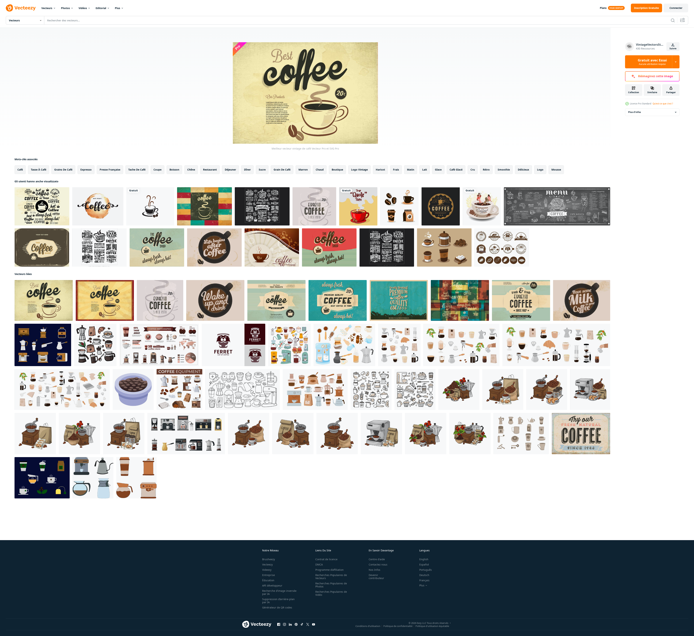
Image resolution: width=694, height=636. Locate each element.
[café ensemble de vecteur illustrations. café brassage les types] (344, 345)
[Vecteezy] (21, 8)
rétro (486, 169)
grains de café (63, 169)
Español (424, 564)
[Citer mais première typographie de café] (97, 206)
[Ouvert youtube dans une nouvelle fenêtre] (313, 624)
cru (472, 169)
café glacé (456, 169)
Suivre (673, 48)
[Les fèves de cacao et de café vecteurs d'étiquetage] (501, 247)
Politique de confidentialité (397, 626)
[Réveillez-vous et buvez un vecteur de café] (215, 300)
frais (396, 169)
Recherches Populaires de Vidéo (331, 593)
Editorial (101, 8)
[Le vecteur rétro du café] (157, 247)
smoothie (504, 169)
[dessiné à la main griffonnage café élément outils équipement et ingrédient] (95, 345)
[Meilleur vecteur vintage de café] (44, 300)
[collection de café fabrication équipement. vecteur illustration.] (136, 477)
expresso (86, 169)
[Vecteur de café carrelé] (204, 206)
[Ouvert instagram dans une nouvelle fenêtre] (284, 624)
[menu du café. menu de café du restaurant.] (557, 206)
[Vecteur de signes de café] (386, 247)
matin (410, 169)
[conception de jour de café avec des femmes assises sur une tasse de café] (482, 206)
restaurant (210, 169)
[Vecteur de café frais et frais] (521, 300)
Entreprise (268, 575)
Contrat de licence (326, 559)
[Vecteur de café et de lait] (581, 300)
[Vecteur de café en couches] (460, 300)
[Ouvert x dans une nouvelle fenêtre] (307, 624)
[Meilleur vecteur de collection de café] (99, 247)
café (20, 169)
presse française (110, 169)
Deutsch (424, 575)
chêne (191, 169)
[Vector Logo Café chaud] (337, 300)
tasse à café (38, 169)
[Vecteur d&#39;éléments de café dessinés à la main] (399, 206)
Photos (65, 8)
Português (425, 569)
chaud (320, 169)
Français (424, 580)
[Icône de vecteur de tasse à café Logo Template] (150, 206)
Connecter (676, 8)
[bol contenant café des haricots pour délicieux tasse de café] (133, 389)
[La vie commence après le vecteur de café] (214, 247)
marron (303, 169)
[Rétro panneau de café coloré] (399, 300)
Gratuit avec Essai (652, 62)
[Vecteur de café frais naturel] (581, 433)
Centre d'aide (377, 559)
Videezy (266, 569)
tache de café (137, 169)
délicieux (523, 169)
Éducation (268, 580)
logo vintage (359, 169)
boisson (174, 169)
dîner (247, 169)
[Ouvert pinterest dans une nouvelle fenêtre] (296, 624)
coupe (157, 169)
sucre (262, 169)
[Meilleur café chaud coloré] (42, 206)
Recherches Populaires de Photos (331, 585)
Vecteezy (267, 564)
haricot (380, 169)
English (423, 559)
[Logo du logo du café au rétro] (42, 247)
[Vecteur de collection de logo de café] (262, 206)
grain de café (282, 169)
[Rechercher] (673, 20)
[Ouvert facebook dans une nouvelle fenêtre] (278, 624)
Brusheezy (268, 559)
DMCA (319, 564)
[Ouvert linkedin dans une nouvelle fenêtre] (290, 624)
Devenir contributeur (376, 576)
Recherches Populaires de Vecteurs (331, 576)
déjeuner (230, 169)
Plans (603, 8)
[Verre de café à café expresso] (314, 206)
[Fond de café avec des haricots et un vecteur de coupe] (272, 247)
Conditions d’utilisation (367, 626)
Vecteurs (46, 8)
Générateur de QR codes (277, 607)
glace (438, 169)
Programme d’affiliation (329, 569)
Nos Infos (374, 569)
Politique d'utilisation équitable (432, 626)
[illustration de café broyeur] (458, 389)
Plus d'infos (634, 112)
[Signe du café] (329, 247)
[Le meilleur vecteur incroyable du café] (105, 300)
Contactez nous (378, 564)
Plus (117, 8)
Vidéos (83, 8)
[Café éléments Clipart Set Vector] (444, 247)
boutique (337, 169)
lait (424, 169)
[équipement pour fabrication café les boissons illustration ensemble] (179, 389)
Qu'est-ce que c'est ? (663, 103)
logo (540, 169)
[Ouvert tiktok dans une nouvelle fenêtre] (301, 624)
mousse (556, 169)
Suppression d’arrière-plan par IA (278, 600)
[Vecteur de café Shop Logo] (440, 206)
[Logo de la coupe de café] (276, 300)
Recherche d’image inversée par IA (279, 592)
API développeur (272, 585)
